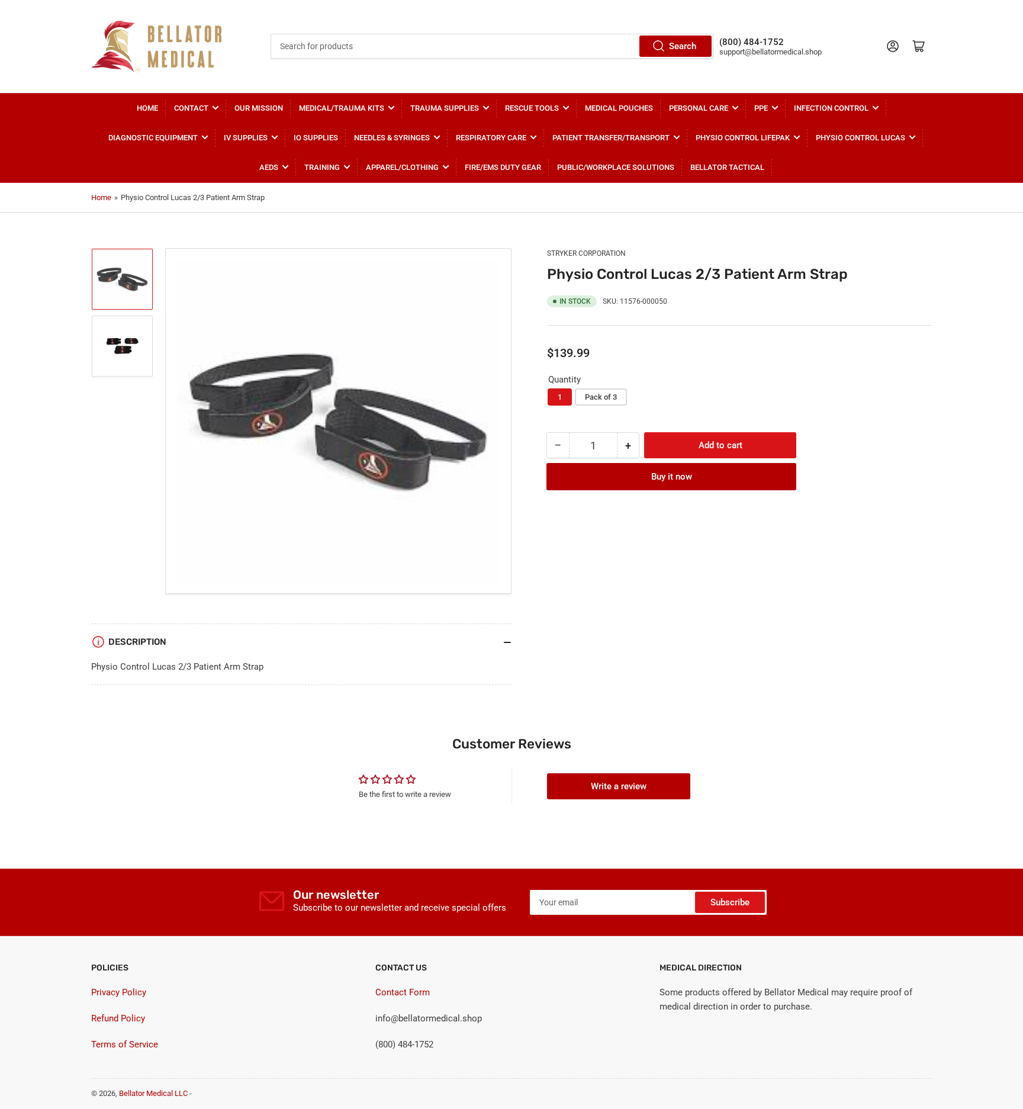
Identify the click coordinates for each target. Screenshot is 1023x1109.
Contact (191, 108)
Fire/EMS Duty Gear (503, 167)
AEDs (268, 167)
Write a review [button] (618, 786)
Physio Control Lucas (860, 137)
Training (322, 167)
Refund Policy (118, 1018)
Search (682, 46)
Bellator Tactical (727, 167)
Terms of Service (124, 1044)
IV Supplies (246, 137)
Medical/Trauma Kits (341, 108)
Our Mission (258, 108)
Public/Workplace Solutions (615, 167)
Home (147, 108)
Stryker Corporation (586, 253)
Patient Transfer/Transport (611, 137)
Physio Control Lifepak (743, 137)
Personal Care (698, 108)
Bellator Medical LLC (153, 1093)
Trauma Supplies (444, 108)
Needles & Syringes (392, 137)
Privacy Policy (118, 992)
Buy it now (671, 476)
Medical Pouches (619, 108)
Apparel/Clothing (402, 167)
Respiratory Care (491, 137)
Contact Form (402, 992)
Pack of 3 (601, 397)
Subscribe (729, 902)
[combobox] (492, 46)
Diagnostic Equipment (153, 137)
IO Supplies (316, 137)
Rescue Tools (532, 108)
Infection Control (831, 108)
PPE (761, 108)
